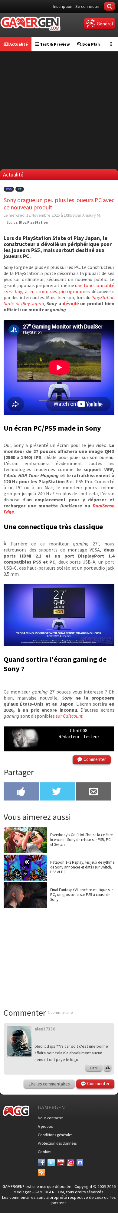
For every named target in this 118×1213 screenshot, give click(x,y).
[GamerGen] (30, 24)
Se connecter (87, 6)
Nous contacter (50, 1118)
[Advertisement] (59, 110)
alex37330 (44, 1029)
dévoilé (71, 303)
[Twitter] (51, 1162)
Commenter (95, 759)
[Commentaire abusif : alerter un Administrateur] (107, 1068)
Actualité (18, 44)
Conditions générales (55, 1134)
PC (20, 189)
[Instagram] (70, 1162)
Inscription (62, 6)
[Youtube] (60, 1162)
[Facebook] (41, 1162)
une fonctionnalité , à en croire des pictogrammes (59, 288)
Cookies (44, 1151)
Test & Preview (54, 44)
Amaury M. (91, 215)
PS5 (9, 189)
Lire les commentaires (49, 1084)
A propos (45, 1126)
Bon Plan (90, 44)
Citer (93, 1068)
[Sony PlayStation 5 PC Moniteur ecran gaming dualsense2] (59, 644)
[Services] (41, 1172)
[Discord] (80, 1162)
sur (69, 716)
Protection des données (57, 1143)
